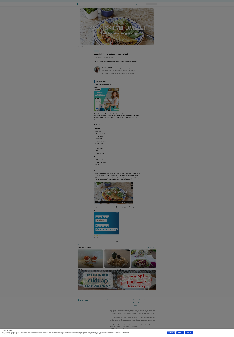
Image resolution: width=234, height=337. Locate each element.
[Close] (232, 332)
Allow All (189, 332)
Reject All (180, 332)
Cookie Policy (14, 334)
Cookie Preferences (171, 332)
